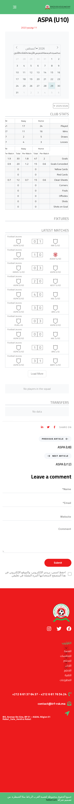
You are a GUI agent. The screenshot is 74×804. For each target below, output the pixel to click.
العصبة (67, 651)
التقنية (68, 675)
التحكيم (67, 670)
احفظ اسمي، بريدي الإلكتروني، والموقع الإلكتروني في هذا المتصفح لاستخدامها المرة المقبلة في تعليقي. (35, 574)
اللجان (68, 665)
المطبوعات (65, 680)
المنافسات (65, 656)
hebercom (51, 799)
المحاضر (67, 660)
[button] (66, 648)
